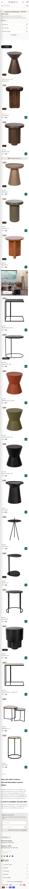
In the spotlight (7, 877)
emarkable (20, 881)
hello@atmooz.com (6, 851)
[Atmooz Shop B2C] (12, 2)
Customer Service (7, 864)
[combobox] (14, 5)
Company (5, 867)
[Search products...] (27, 6)
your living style (21, 794)
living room (16, 793)
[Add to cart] (26, 117)
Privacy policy (23, 830)
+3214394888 (4, 853)
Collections (6, 871)
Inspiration (5, 874)
